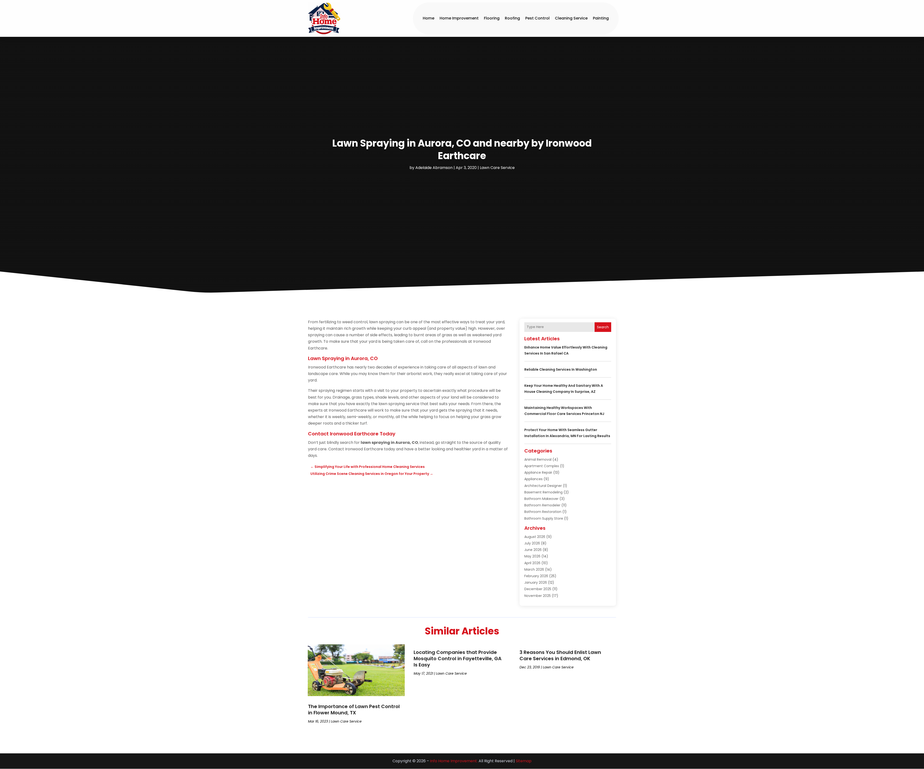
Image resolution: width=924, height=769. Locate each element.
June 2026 (533, 549)
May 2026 (532, 556)
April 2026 (532, 563)
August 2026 (534, 536)
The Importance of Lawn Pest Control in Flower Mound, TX (354, 709)
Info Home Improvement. (454, 761)
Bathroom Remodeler (542, 505)
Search (603, 327)
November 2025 (537, 595)
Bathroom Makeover (541, 498)
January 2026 (535, 582)
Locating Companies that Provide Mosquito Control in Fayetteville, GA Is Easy (457, 658)
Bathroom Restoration (542, 511)
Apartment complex (541, 466)
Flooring (492, 18)
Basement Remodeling (543, 492)
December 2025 (537, 589)
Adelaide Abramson (434, 167)
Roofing (512, 18)
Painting (601, 18)
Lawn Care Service (497, 167)
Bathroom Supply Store (543, 518)
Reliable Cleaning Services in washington (560, 369)
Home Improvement (459, 18)
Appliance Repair (538, 472)
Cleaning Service (571, 18)
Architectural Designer (543, 485)
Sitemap (524, 761)
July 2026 (532, 543)
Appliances (533, 479)
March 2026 (534, 569)
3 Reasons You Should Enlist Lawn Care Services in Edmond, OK (560, 655)
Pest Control (537, 18)
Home (428, 18)
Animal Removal (538, 459)
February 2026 (536, 576)
